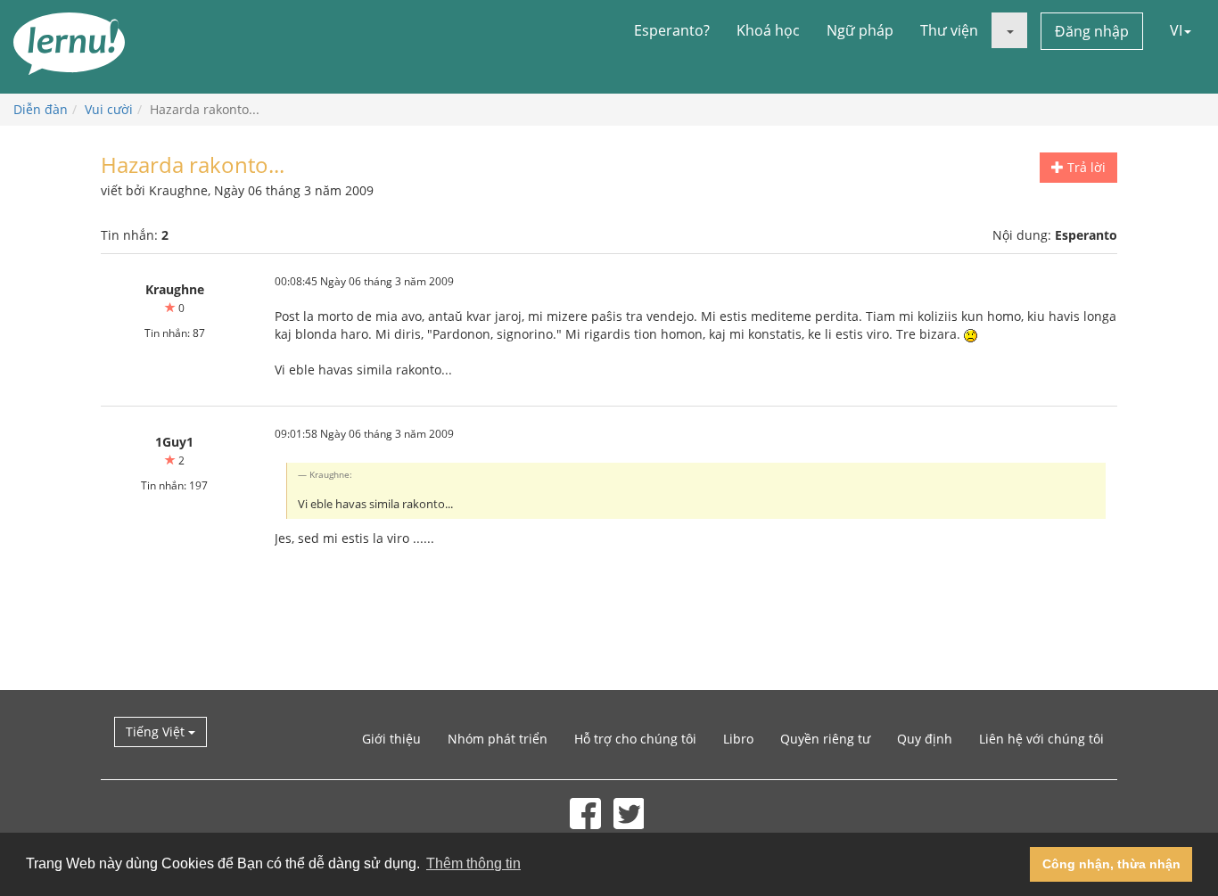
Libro (738, 738)
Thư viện (949, 30)
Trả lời (1085, 167)
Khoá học (768, 30)
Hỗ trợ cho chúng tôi (635, 738)
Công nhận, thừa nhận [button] (1111, 864)
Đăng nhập (1092, 31)
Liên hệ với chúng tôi (1041, 738)
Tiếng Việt (157, 731)
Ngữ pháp (860, 30)
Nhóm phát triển (497, 738)
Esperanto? (672, 30)
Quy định (924, 738)
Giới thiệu (391, 738)
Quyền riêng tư (825, 738)
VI (1176, 30)
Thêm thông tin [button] (473, 863)
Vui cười (109, 109)
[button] (1009, 30)
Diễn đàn (40, 109)
